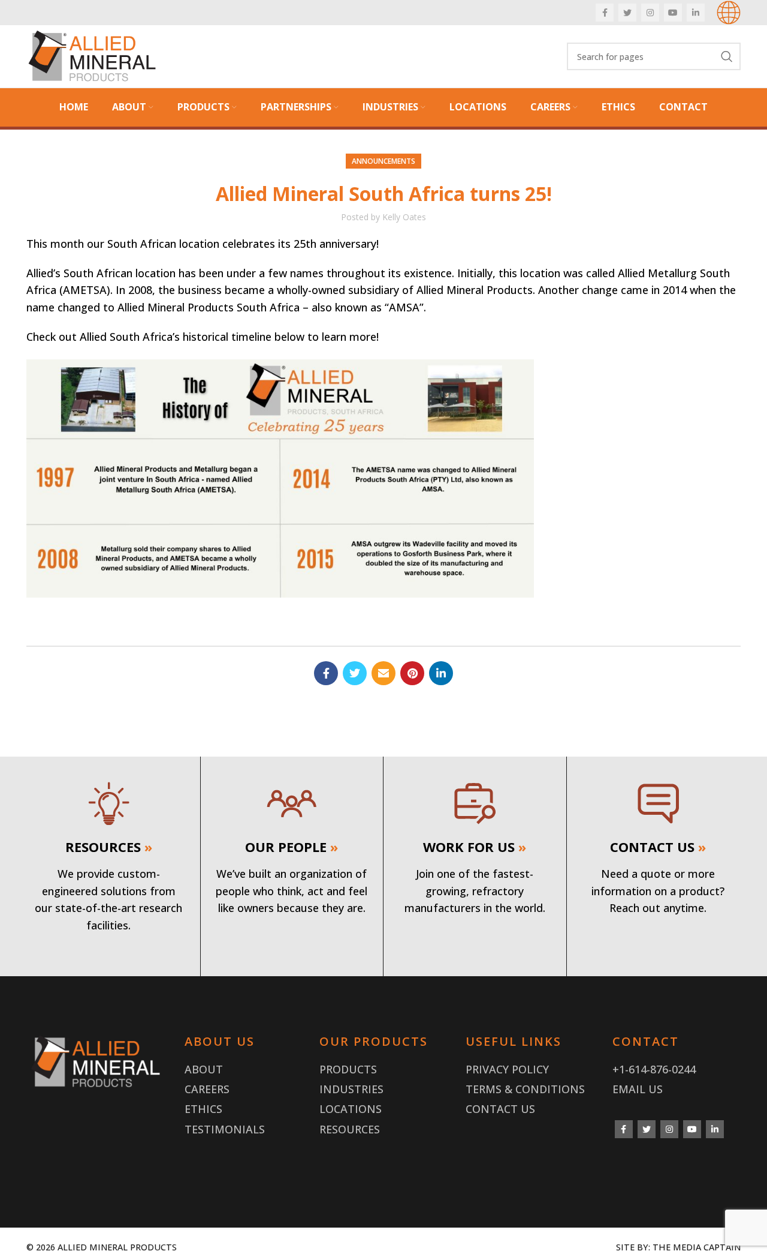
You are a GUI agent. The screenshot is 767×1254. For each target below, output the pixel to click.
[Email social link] (383, 673)
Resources (349, 1129)
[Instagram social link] (650, 13)
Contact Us (500, 1109)
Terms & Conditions (525, 1089)
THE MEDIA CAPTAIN (697, 1247)
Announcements (383, 161)
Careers (207, 1089)
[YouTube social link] (673, 13)
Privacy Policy (507, 1069)
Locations (350, 1109)
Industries (351, 1089)
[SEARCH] (727, 56)
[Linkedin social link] (696, 13)
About (204, 1069)
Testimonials (225, 1129)
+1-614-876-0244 (654, 1069)
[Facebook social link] (605, 13)
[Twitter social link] (627, 13)
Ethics (203, 1109)
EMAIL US (637, 1089)
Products (348, 1069)
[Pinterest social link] (412, 673)
